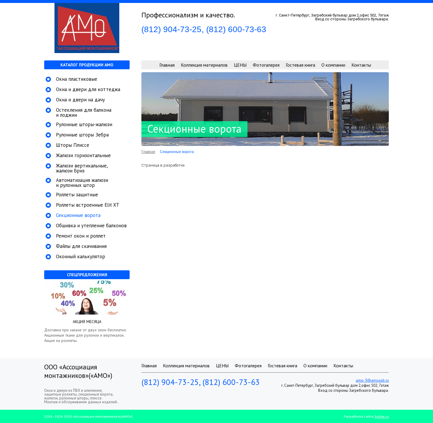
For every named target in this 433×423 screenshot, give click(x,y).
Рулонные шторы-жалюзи (84, 124)
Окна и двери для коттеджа (88, 89)
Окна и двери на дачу (80, 99)
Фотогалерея (266, 65)
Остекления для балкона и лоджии (83, 113)
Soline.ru (381, 416)
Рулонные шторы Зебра (82, 134)
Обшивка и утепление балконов (91, 225)
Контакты (361, 65)
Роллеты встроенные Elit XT (87, 205)
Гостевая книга (300, 65)
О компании (333, 65)
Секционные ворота (78, 215)
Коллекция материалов (204, 65)
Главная (167, 65)
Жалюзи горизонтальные (83, 155)
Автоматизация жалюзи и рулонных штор (82, 183)
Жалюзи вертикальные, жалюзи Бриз (82, 168)
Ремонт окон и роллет (81, 235)
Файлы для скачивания (81, 246)
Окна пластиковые (76, 79)
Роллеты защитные (77, 194)
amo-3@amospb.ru (372, 380)
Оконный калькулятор (80, 256)
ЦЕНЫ (240, 65)
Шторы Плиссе (72, 145)
